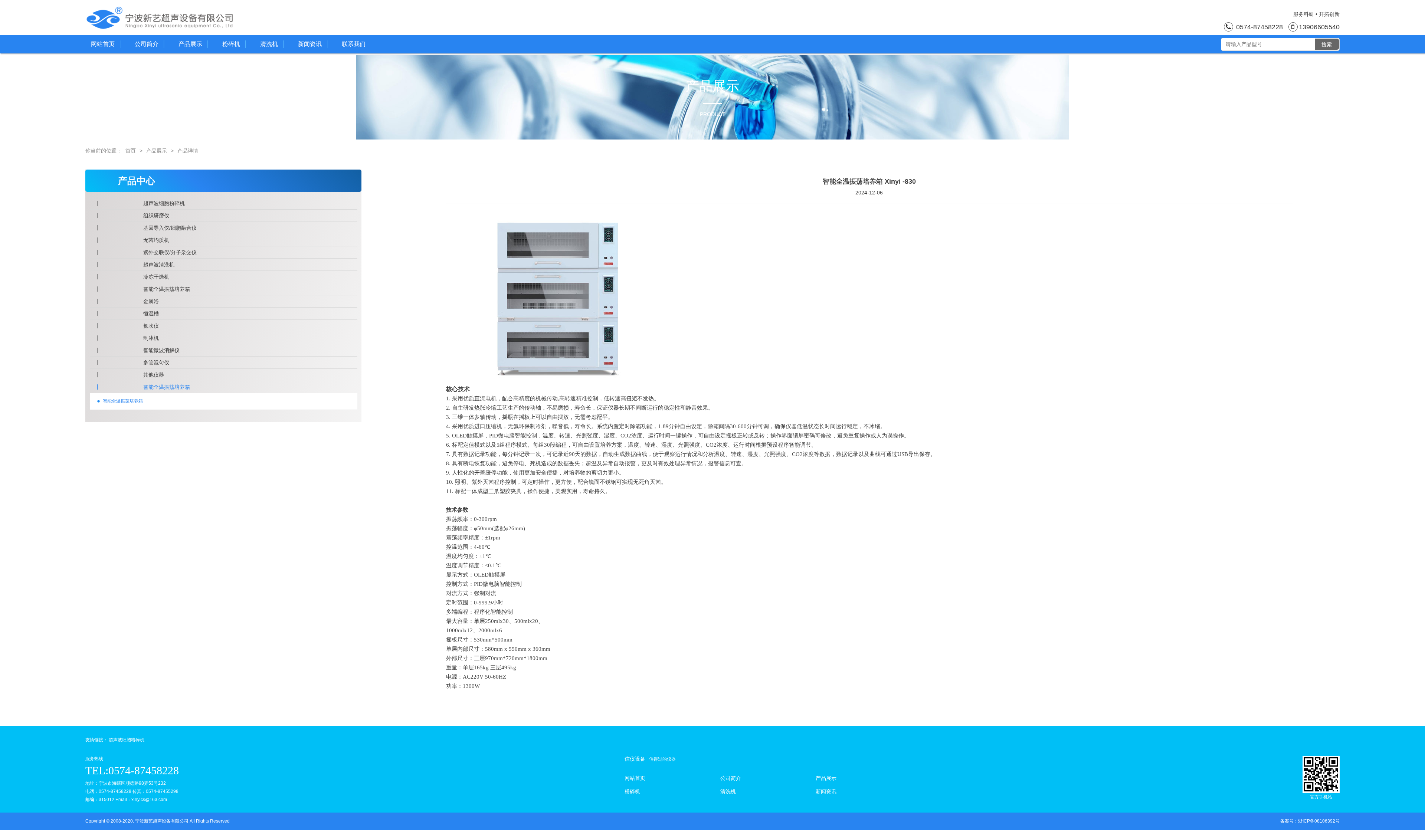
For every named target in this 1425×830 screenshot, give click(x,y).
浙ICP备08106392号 (1319, 821)
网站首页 (103, 44)
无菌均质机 (156, 240)
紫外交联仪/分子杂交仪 (170, 252)
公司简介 (146, 44)
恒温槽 (151, 313)
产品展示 (190, 44)
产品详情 (187, 151)
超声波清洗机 (158, 265)
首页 (130, 151)
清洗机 (269, 44)
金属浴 (151, 301)
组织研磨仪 (156, 216)
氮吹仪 (151, 326)
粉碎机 (231, 44)
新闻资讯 (310, 44)
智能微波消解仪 (161, 350)
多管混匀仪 (156, 362)
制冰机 (151, 338)
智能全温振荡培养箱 (166, 289)
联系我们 (354, 44)
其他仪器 (153, 375)
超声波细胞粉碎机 (164, 203)
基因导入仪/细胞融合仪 (170, 228)
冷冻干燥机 (156, 277)
